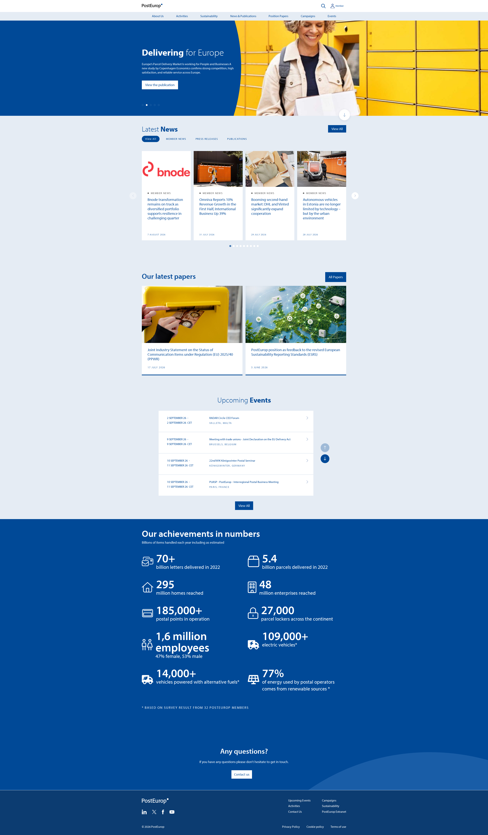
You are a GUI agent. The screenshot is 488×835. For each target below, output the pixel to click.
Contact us (241, 774)
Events (332, 16)
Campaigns (308, 16)
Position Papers (278, 16)
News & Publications (243, 16)
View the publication (160, 85)
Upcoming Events (299, 800)
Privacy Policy (291, 827)
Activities (182, 16)
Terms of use (338, 827)
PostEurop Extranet (334, 811)
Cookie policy (315, 827)
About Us (158, 16)
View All (337, 129)
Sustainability (209, 16)
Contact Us (295, 811)
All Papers (336, 277)
